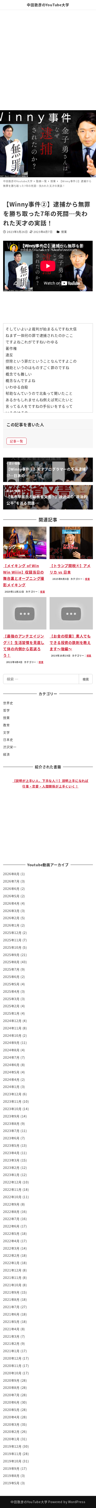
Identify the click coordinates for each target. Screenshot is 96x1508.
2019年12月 (12, 1446)
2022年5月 (11, 1233)
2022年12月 (12, 1182)
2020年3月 (11, 1424)
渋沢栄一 (9, 747)
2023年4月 (11, 1153)
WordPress (76, 1502)
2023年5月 (11, 1145)
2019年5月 (11, 1483)
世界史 (8, 703)
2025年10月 (12, 947)
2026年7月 (11, 881)
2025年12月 (12, 932)
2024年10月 (12, 1035)
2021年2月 (11, 1343)
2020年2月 (11, 1431)
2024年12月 (12, 1020)
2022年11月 (12, 1189)
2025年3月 (11, 999)
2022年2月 (11, 1255)
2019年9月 (11, 1468)
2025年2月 (11, 1006)
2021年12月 (12, 1270)
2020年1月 (11, 1439)
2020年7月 (11, 1395)
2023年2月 (11, 1167)
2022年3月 (11, 1248)
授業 (64, 232)
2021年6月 (11, 1314)
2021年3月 (11, 1336)
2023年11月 (12, 1101)
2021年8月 (11, 1299)
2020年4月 (11, 1417)
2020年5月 (11, 1409)
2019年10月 (12, 1461)
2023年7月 (11, 1130)
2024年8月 (11, 1050)
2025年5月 (11, 984)
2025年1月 (11, 1013)
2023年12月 (12, 1094)
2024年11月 (12, 1028)
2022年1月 (11, 1263)
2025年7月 (11, 969)
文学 (6, 732)
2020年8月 (11, 1387)
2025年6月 (11, 976)
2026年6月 (11, 888)
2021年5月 (11, 1321)
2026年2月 (11, 918)
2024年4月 (11, 1079)
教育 (6, 725)
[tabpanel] (50, 811)
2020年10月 (12, 1373)
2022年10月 (12, 1197)
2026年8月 (11, 874)
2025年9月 (11, 955)
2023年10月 (12, 1109)
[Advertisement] (48, 60)
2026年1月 (11, 925)
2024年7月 (11, 1057)
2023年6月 (11, 1138)
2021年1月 (11, 1351)
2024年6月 (11, 1064)
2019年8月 (11, 1475)
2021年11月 (12, 1277)
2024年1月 (11, 1086)
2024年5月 (11, 1072)
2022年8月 (11, 1211)
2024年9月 (11, 1042)
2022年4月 (11, 1241)
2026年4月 (11, 903)
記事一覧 (16, 441)
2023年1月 (11, 1174)
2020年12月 (12, 1358)
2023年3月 (11, 1160)
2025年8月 (11, 962)
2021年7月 (11, 1307)
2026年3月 (11, 910)
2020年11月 (12, 1365)
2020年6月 (11, 1402)
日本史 (8, 739)
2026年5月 (11, 896)
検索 (86, 679)
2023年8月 (11, 1123)
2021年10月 (12, 1285)
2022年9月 (11, 1204)
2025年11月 (12, 940)
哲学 (6, 710)
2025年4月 (11, 991)
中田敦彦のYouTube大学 (48, 4)
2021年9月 (11, 1292)
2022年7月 (11, 1219)
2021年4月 (11, 1329)
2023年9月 (11, 1116)
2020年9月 (11, 1380)
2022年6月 (11, 1226)
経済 (6, 754)
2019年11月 (12, 1453)
